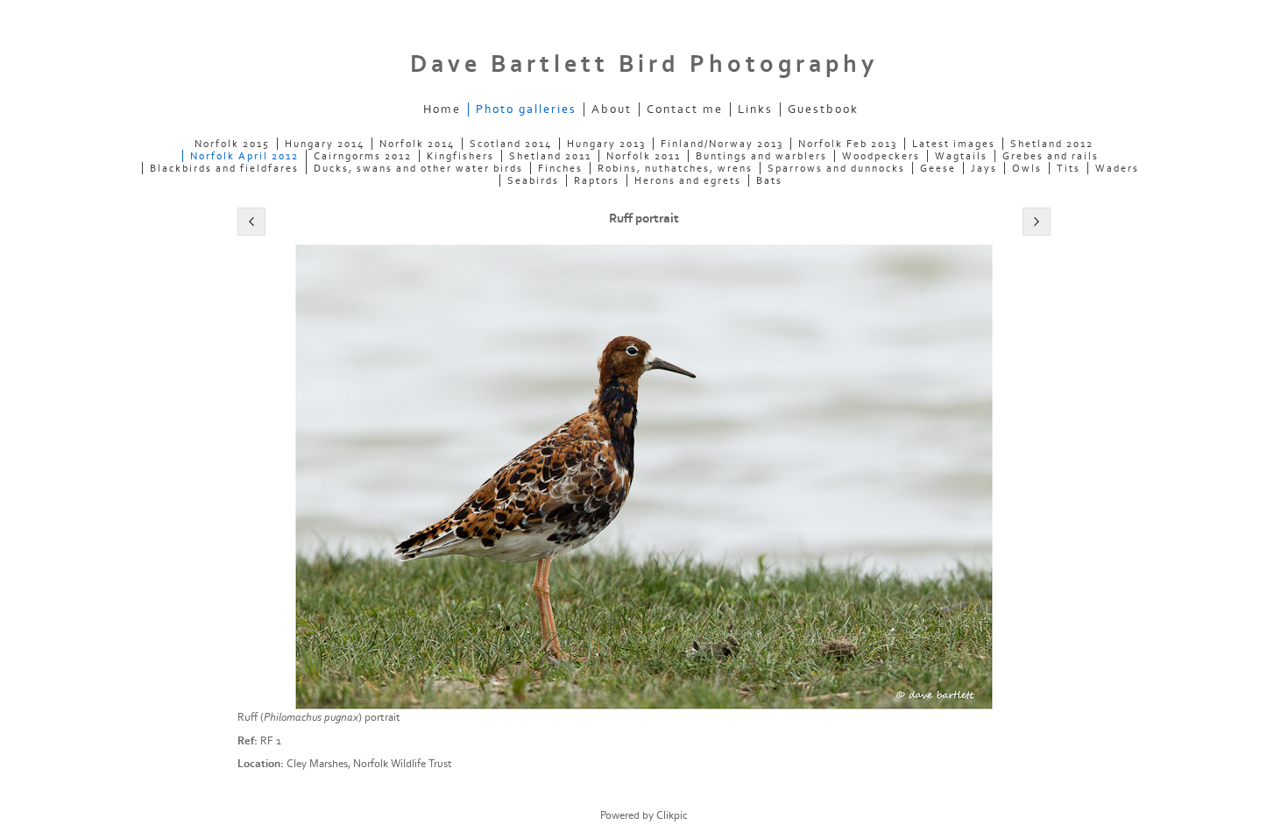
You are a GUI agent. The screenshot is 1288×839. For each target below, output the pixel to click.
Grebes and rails (1050, 156)
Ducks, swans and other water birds (418, 168)
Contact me (685, 109)
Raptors (596, 180)
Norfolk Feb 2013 (847, 143)
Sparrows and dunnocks (836, 168)
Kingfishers (460, 156)
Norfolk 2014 (417, 143)
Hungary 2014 (324, 143)
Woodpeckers (881, 156)
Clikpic (672, 815)
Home (442, 109)
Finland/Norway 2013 (722, 143)
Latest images (953, 143)
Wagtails (961, 156)
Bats (769, 180)
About (611, 109)
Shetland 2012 (1051, 143)
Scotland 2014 (511, 143)
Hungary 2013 (606, 143)
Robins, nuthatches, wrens (675, 168)
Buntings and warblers (761, 156)
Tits (1068, 168)
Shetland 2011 (550, 156)
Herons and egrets (687, 180)
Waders (1117, 168)
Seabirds (533, 180)
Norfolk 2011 (643, 156)
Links (755, 109)
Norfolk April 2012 (244, 156)
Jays (984, 168)
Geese (938, 168)
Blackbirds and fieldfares (224, 168)
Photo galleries (526, 109)
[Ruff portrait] (644, 477)
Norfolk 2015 (232, 143)
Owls (1027, 168)
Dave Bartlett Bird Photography (644, 64)
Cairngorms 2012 (363, 156)
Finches (560, 168)
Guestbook (823, 109)
